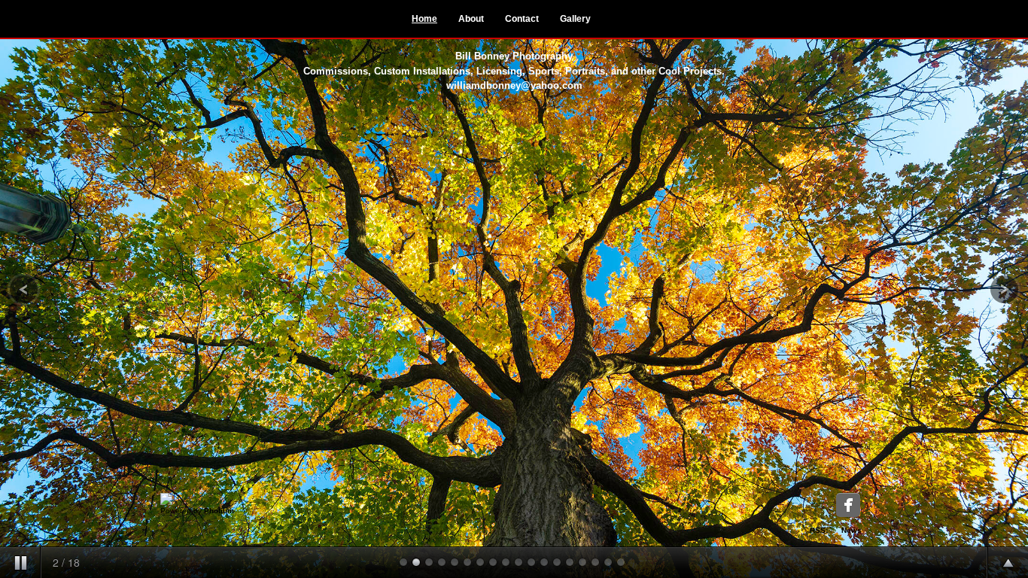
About (471, 18)
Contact (522, 18)
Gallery (575, 18)
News (851, 530)
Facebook (848, 505)
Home (424, 18)
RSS (818, 530)
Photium (219, 511)
